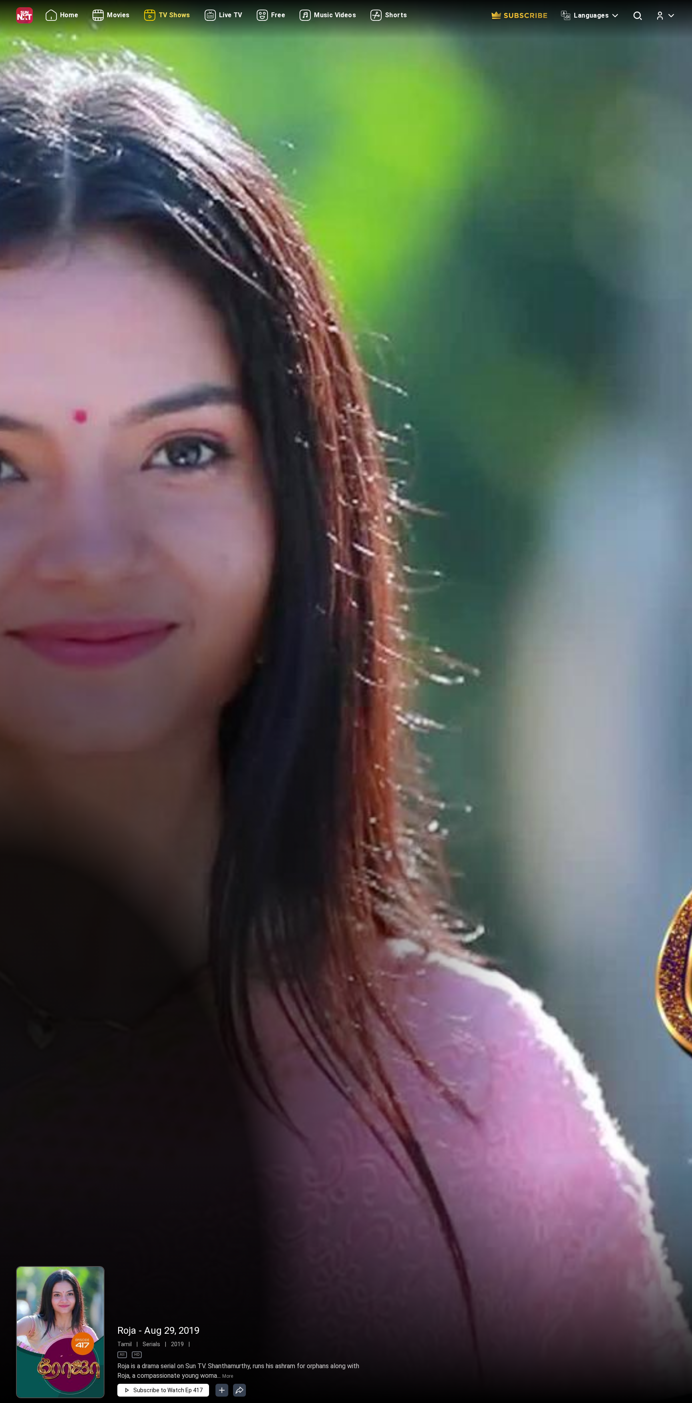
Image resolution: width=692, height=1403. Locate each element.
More (227, 1376)
